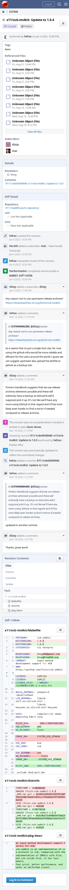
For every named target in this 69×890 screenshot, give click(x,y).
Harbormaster (18, 271)
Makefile (16, 601)
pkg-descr (17, 610)
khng (13, 174)
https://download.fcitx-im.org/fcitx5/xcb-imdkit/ (33, 302)
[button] (66, 4)
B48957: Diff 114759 (20, 275)
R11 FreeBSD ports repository (22, 208)
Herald (13, 246)
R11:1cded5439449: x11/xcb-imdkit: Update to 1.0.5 (34, 183)
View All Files (34, 131)
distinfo (15, 605)
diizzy (15, 144)
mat (14, 151)
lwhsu (28, 36)
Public (28, 26)
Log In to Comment (21, 880)
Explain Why (16, 445)
